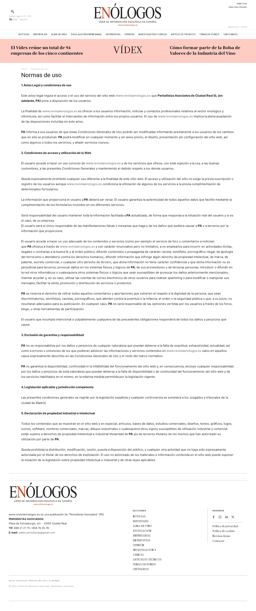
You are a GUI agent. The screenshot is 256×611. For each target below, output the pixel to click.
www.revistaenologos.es (133, 95)
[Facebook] (213, 517)
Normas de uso (221, 536)
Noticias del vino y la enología (44, 580)
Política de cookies (223, 531)
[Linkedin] (226, 517)
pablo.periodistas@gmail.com (37, 532)
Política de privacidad (225, 526)
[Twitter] (233, 517)
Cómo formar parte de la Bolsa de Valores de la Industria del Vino (205, 50)
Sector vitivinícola (18, 580)
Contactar (218, 541)
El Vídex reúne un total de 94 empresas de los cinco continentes (47, 50)
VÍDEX (128, 49)
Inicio (24, 69)
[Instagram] (220, 517)
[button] (12, 11)
